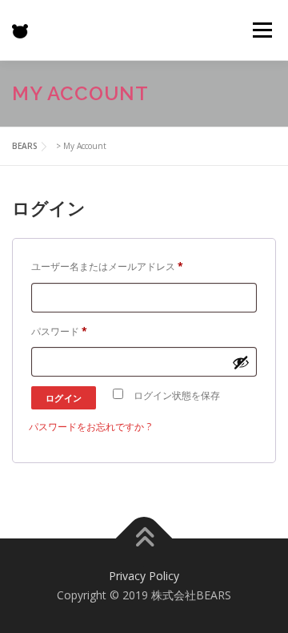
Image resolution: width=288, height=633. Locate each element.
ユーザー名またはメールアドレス (111, 268)
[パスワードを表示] (241, 362)
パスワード (63, 333)
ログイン (64, 398)
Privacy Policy (144, 575)
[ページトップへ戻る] (144, 538)
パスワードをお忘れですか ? (90, 426)
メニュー (262, 30)
